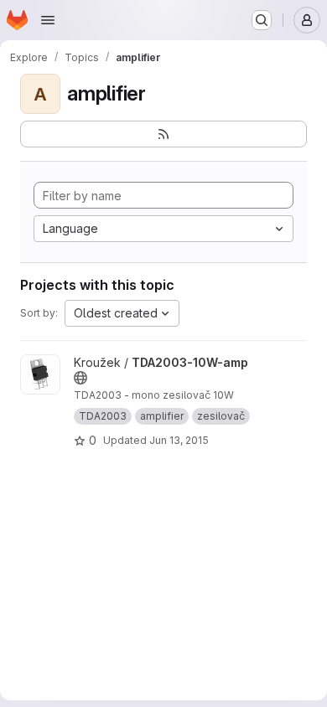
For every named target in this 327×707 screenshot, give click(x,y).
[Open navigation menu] (47, 20)
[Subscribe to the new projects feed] (163, 134)
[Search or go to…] (262, 20)
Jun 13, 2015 (179, 440)
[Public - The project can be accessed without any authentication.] (80, 377)
